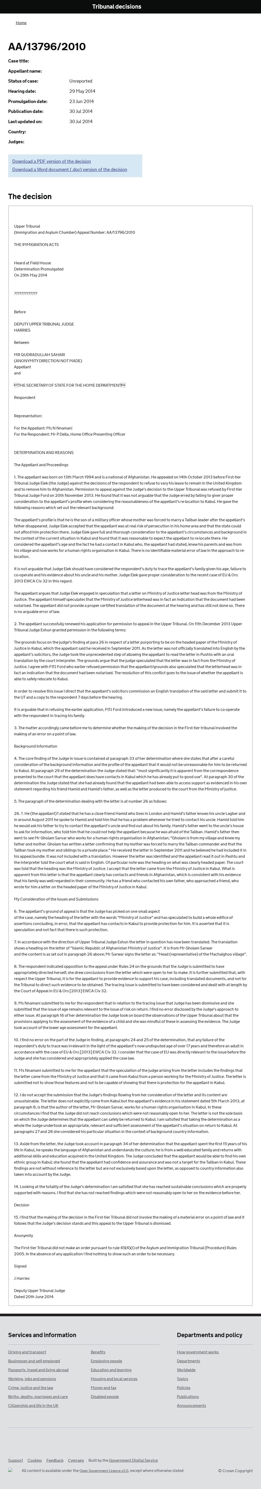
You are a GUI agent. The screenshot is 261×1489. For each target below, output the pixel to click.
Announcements (191, 1405)
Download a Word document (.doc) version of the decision (69, 170)
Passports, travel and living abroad (38, 1370)
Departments (188, 1361)
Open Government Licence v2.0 (104, 1471)
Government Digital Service (133, 1460)
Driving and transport (27, 1352)
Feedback (54, 1460)
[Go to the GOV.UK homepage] (29, 7)
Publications (188, 1397)
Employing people (106, 1361)
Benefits (98, 1352)
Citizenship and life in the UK (33, 1405)
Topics (182, 1379)
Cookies (35, 1460)
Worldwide (186, 1370)
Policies (183, 1388)
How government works (198, 1352)
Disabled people (105, 1397)
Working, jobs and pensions (32, 1379)
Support (15, 1460)
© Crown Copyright (235, 1471)
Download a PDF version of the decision (51, 162)
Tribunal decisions (116, 7)
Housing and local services (114, 1379)
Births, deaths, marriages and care (38, 1397)
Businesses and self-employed (34, 1361)
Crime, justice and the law (30, 1388)
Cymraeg (76, 1460)
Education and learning (111, 1370)
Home (21, 23)
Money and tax (103, 1388)
